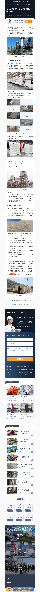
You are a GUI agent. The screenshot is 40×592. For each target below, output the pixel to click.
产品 (11, 4)
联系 (33, 4)
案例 (18, 4)
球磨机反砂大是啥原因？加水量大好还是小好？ (24, 440)
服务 (29, 4)
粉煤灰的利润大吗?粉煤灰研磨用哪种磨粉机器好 (24, 465)
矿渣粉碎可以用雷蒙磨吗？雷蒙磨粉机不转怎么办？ (24, 481)
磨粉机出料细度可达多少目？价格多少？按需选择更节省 (24, 449)
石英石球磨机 (10, 396)
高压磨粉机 (24, 414)
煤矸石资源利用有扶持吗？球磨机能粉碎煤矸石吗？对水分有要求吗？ (24, 457)
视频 (22, 4)
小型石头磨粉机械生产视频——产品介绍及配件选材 (23, 490)
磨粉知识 (24, 1)
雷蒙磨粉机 (24, 63)
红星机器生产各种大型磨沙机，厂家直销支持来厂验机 (23, 473)
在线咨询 (28, 21)
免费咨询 (12, 274)
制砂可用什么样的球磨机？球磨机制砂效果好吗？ (24, 432)
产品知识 (18, 1)
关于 (25, 4)
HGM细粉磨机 (11, 414)
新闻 (14, 4)
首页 (14, 1)
